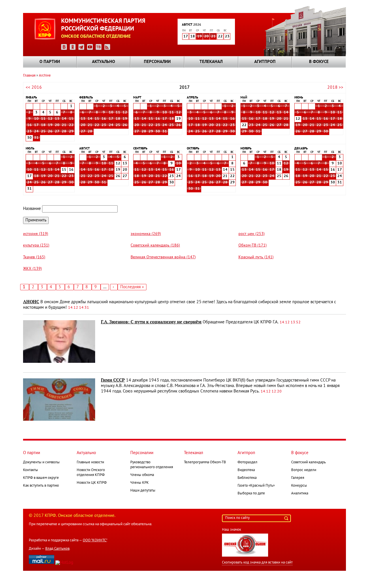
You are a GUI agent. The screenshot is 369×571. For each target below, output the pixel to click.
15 (71, 119)
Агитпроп (265, 62)
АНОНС (31, 302)
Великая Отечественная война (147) (163, 257)
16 (29, 125)
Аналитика (299, 493)
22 (71, 125)
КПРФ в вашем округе (41, 478)
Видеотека (246, 470)
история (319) (35, 234)
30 (157, 131)
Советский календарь (308, 462)
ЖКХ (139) (32, 269)
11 (43, 119)
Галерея (297, 478)
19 (199, 36)
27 (57, 131)
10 (36, 119)
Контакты (30, 470)
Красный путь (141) (256, 257)
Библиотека (247, 478)
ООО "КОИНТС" (95, 540)
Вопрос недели (303, 470)
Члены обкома (142, 475)
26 (50, 131)
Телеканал (211, 62)
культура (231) (36, 245)
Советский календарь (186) (155, 245)
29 (71, 131)
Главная (29, 75)
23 (29, 131)
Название (32, 209)
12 (50, 119)
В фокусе (319, 62)
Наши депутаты (142, 490)
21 (213, 36)
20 (206, 36)
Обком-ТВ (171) (252, 245)
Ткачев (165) (34, 257)
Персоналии (157, 62)
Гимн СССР (113, 380)
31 (36, 138)
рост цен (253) (251, 234)
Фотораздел (247, 462)
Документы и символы (41, 462)
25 (43, 131)
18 (43, 125)
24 (36, 131)
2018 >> (335, 88)
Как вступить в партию (41, 485)
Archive (45, 75)
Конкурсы (299, 485)
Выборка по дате (251, 493)
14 (64, 119)
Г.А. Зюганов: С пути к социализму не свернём (151, 322)
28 (64, 131)
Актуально (103, 62)
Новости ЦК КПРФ (92, 483)
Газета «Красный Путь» (256, 485)
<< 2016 (34, 88)
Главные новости (90, 462)
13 (57, 119)
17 (36, 125)
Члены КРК (139, 483)
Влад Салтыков (57, 549)
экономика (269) (146, 234)
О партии (49, 62)
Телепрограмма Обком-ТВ (205, 462)
